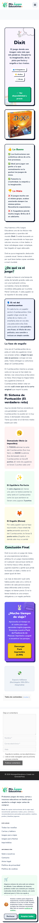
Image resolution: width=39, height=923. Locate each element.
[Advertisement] (19, 13)
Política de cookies (10, 869)
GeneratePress (19, 777)
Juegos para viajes (9, 835)
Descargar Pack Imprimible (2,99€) (19, 650)
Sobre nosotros (8, 854)
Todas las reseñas (9, 827)
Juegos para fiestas (10, 839)
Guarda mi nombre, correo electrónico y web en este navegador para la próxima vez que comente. (20, 756)
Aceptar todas (27, 916)
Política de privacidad (11, 865)
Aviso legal (6, 861)
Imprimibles (7, 842)
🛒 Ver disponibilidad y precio (19, 96)
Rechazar (11, 916)
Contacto (5, 858)
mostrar (26, 697)
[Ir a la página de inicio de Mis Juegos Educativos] (12, 5)
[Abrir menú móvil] (35, 4)
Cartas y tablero (9, 831)
